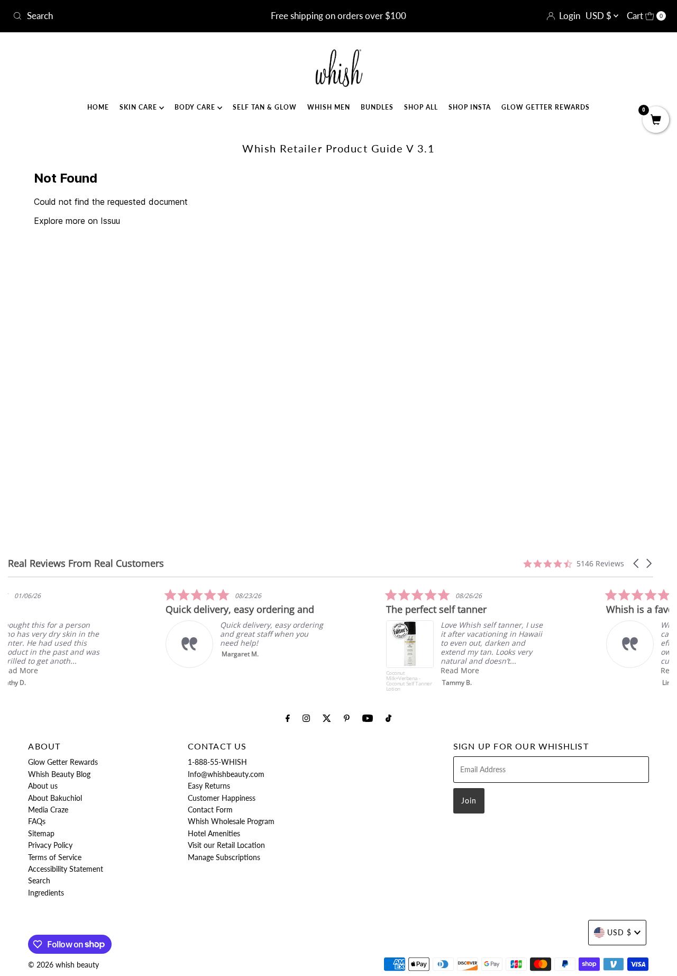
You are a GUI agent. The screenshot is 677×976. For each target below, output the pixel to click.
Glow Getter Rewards (63, 761)
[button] (637, 563)
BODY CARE (196, 107)
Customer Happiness (221, 797)
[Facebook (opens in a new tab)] (288, 718)
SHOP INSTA (470, 107)
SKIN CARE (139, 107)
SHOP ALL (421, 107)
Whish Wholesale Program (231, 821)
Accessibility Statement (65, 868)
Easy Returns (209, 785)
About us (43, 785)
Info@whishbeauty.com (226, 774)
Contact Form (210, 809)
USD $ (599, 15)
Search (39, 880)
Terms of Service (54, 857)
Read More (73, 670)
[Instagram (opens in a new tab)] (306, 718)
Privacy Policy (50, 845)
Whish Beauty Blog (59, 774)
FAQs (36, 821)
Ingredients (46, 892)
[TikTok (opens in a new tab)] (388, 718)
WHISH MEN (328, 107)
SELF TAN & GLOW (265, 107)
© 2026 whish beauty (63, 964)
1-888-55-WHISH (217, 761)
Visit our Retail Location (226, 845)
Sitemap (41, 833)
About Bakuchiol (55, 797)
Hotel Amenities (214, 833)
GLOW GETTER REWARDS (545, 107)
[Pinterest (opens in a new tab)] (347, 718)
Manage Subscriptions (224, 857)
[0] (656, 120)
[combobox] (115, 15)
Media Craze (48, 809)
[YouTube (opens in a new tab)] (367, 718)
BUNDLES (377, 107)
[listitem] (79, 640)
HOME (98, 107)
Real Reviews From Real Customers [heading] (86, 563)
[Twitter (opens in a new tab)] (327, 718)
